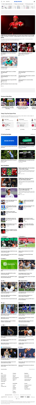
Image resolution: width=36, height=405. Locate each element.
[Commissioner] (23, 396)
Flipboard (14, 392)
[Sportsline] (10, 396)
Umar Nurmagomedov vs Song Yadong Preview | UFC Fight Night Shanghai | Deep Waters (22, 104)
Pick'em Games (3, 375)
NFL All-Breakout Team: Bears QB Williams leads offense (9, 49)
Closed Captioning (27, 379)
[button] (2, 1)
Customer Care (3, 386)
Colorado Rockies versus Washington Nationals (29, 7)
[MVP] (28, 396)
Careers (14, 376)
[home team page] (4, 125)
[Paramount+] (16, 396)
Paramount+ (15, 378)
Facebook (14, 388)
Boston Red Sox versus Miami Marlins (12, 7)
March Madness (3, 380)
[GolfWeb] (18, 398)
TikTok (14, 386)
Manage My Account (27, 385)
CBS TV (14, 380)
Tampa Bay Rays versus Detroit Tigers (21, 7)
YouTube (14, 385)
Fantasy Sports (3, 376)
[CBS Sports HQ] (16, 394)
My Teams (26, 387)
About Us (14, 375)
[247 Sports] (4, 396)
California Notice (27, 380)
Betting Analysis (3, 378)
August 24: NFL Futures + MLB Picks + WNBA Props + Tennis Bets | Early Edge (8, 104)
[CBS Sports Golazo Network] (25, 394)
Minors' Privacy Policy (28, 377)
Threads (14, 391)
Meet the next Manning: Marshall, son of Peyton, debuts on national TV (27, 49)
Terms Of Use (26, 375)
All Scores (6, 7)
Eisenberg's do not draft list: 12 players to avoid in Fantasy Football (9, 63)
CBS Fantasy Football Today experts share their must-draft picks (18, 28)
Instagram (14, 387)
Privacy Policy (26, 376)
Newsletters (26, 386)
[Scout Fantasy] (33, 396)
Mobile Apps (3, 381)
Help (2, 385)
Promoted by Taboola (31, 369)
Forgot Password (27, 388)
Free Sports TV (3, 377)
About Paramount (16, 377)
